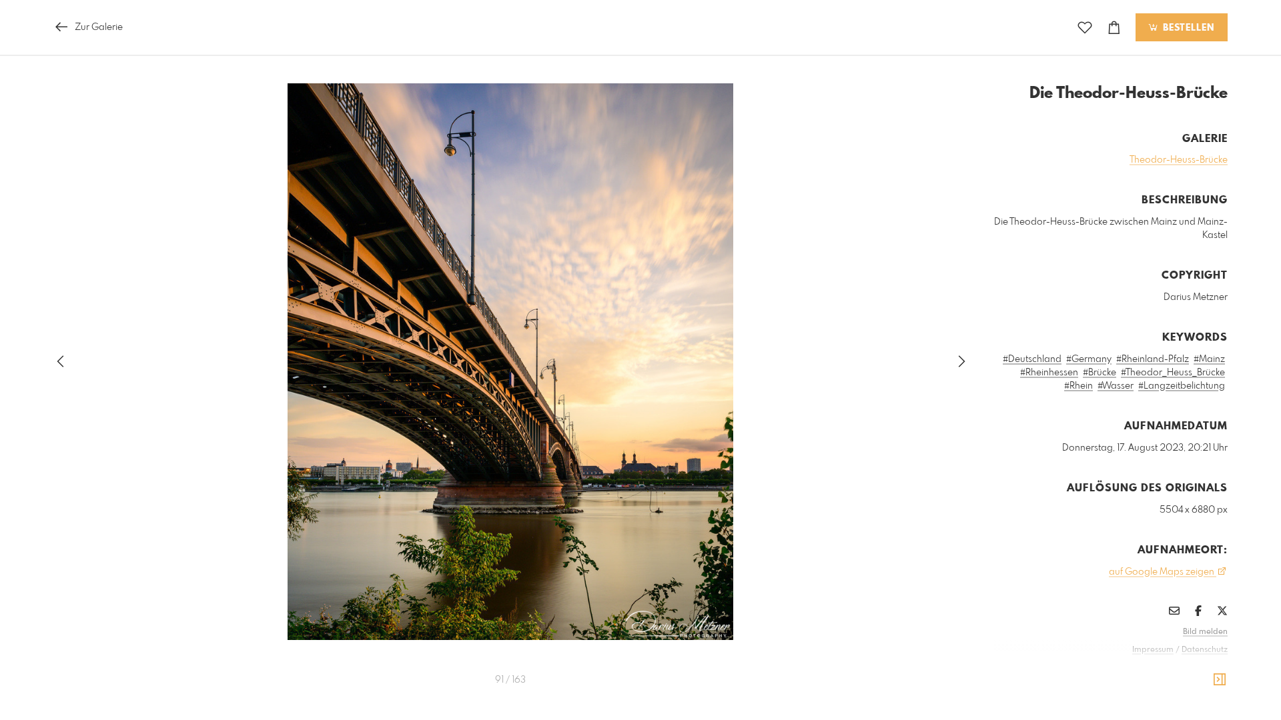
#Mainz (1209, 359)
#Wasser (1116, 386)
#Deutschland (1032, 359)
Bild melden (1205, 632)
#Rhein (1078, 386)
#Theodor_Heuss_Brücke (1173, 372)
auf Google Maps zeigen (1162, 572)
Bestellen (1187, 28)
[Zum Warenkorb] (1114, 28)
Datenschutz (1205, 650)
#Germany (1089, 359)
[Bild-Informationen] (1220, 680)
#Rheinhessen (1049, 372)
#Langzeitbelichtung (1181, 386)
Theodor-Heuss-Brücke (1179, 160)
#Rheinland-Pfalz (1152, 359)
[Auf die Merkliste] (1085, 28)
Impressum (1153, 650)
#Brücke (1099, 372)
